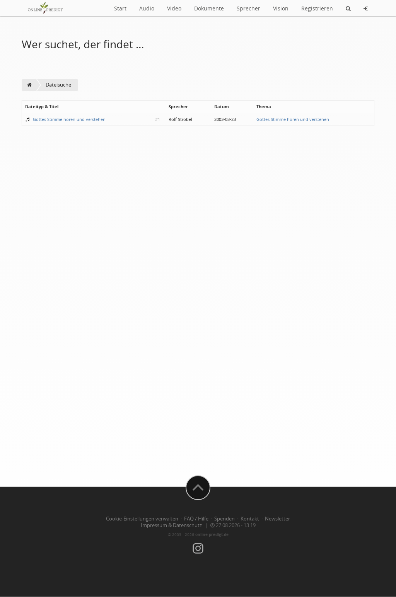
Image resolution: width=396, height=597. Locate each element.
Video (174, 8)
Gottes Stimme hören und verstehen (69, 119)
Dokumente (209, 8)
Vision (280, 8)
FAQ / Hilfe (196, 518)
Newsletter (277, 518)
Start (120, 8)
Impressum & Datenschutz (171, 525)
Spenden (224, 518)
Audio (146, 8)
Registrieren (317, 8)
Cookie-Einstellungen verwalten (142, 518)
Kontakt (250, 518)
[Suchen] (348, 8)
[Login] (366, 8)
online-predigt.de (212, 534)
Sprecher (248, 8)
